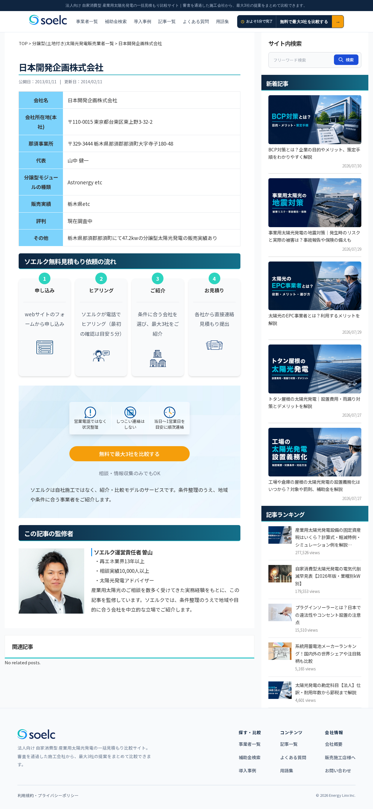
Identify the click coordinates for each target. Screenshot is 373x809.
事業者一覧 (87, 21)
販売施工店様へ (340, 757)
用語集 (222, 21)
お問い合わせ (338, 770)
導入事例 (142, 21)
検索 (350, 60)
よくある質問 (196, 21)
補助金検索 (116, 21)
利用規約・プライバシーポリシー (48, 795)
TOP (23, 43)
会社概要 (333, 744)
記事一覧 (167, 21)
